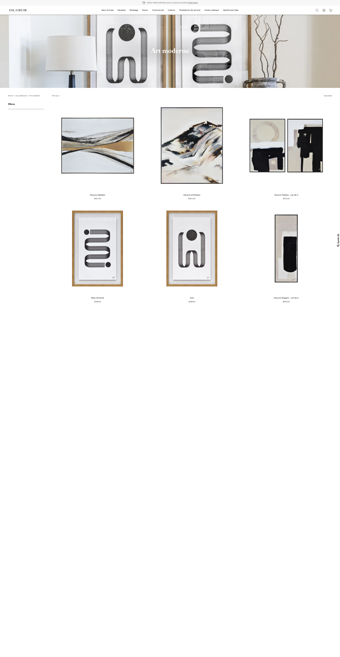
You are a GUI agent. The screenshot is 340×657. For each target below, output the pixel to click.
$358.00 (97, 302)
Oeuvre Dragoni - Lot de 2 (286, 298)
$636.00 (286, 302)
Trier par (55, 96)
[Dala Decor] (18, 10)
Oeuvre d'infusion (191, 195)
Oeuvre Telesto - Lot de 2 (286, 195)
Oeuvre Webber (97, 195)
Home (10, 96)
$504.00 (97, 199)
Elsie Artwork (97, 298)
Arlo (192, 298)
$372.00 (286, 199)
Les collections (21, 96)
